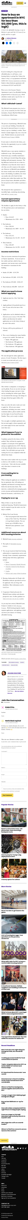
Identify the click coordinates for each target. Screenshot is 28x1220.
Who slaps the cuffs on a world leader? (12, 1123)
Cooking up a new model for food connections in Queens (13, 1058)
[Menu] (25, 3)
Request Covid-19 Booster (8, 1194)
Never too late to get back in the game (12, 911)
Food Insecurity (5, 1163)
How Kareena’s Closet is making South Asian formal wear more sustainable (12, 1080)
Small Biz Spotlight (6, 1174)
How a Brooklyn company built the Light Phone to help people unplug (13, 1109)
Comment (4, 751)
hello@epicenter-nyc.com (8, 1205)
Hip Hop (3, 1165)
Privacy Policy (4, 1217)
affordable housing (14, 662)
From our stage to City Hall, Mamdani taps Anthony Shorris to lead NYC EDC (13, 1116)
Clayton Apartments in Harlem (17, 81)
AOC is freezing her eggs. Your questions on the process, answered (12, 936)
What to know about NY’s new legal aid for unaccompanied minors (13, 1013)
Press (2, 1191)
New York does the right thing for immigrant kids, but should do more (13, 1051)
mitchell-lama (5, 665)
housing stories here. (20, 659)
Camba (8, 571)
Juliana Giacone (11, 38)
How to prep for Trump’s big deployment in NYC (11, 855)
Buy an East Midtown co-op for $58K (12, 1102)
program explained (17, 539)
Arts (2, 1156)
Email (3, 774)
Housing (3, 1167)
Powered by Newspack (7, 1215)
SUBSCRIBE (20, 3)
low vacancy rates (12, 194)
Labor (3, 1169)
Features (4, 11)
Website (3, 781)
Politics (3, 1171)
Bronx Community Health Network (16, 564)
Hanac (7, 562)
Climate (3, 1158)
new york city (14, 665)
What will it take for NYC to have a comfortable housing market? (13, 962)
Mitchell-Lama (16, 94)
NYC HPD (13, 654)
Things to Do (5, 1176)
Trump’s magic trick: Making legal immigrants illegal (13, 1096)
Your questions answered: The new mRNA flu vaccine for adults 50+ (13, 1037)
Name (3, 767)
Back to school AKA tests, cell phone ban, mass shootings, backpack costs (11, 830)
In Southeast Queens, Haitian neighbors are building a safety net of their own (13, 987)
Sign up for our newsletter (8, 1198)
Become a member (6, 1196)
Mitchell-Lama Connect (8, 137)
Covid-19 (3, 1160)
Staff (2, 1189)
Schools (3, 1172)
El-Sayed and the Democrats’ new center (13, 1073)
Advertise (4, 1187)
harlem (22, 662)
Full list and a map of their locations (16, 573)
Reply (2, 716)
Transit (3, 1178)
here (10, 528)
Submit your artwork (7, 1192)
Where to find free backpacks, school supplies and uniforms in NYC (12, 1088)
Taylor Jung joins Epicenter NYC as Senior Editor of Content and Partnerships (13, 1065)
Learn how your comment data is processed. (13, 742)
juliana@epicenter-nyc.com (16, 676)
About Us (4, 1185)
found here (6, 587)
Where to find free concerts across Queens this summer (13, 1130)
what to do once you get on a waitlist (13, 599)
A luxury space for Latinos (10, 879)
